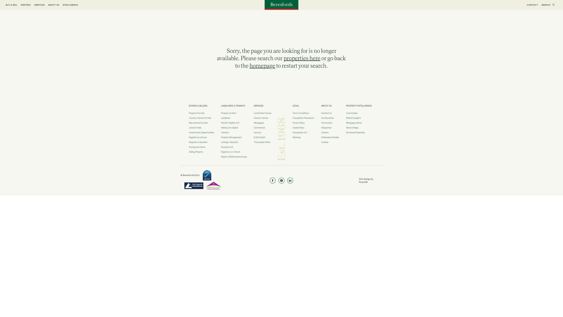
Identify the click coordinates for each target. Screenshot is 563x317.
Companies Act (300, 132)
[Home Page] (281, 4)
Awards (324, 142)
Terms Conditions (301, 113)
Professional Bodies (330, 137)
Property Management (231, 137)
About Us (53, 5)
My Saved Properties (355, 132)
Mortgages (259, 123)
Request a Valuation (198, 142)
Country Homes (261, 118)
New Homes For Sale (198, 123)
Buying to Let (227, 147)
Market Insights (353, 118)
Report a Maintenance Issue (234, 156)
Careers (325, 132)
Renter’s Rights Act (230, 123)
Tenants (225, 132)
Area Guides (352, 113)
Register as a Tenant (230, 152)
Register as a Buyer (198, 137)
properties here (302, 58)
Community (326, 123)
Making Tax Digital (229, 127)
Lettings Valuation (229, 142)
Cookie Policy (298, 127)
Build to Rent (260, 137)
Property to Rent (228, 113)
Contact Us (326, 113)
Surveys (257, 132)
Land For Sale (195, 127)
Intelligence (70, 5)
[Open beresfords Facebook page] (273, 180)
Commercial (259, 127)
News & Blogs (352, 127)
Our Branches (327, 118)
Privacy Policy (299, 123)
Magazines (326, 127)
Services (39, 5)
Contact (532, 5)
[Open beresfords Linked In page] (290, 180)
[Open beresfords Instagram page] (281, 180)
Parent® (363, 182)
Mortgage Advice (354, 123)
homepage (262, 65)
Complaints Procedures (303, 118)
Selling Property (196, 152)
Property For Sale (196, 113)
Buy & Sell (11, 5)
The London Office (262, 142)
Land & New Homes (262, 113)
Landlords (225, 118)
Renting (26, 5)
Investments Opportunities (201, 132)
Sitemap (297, 137)
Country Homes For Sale (200, 118)
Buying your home (197, 147)
